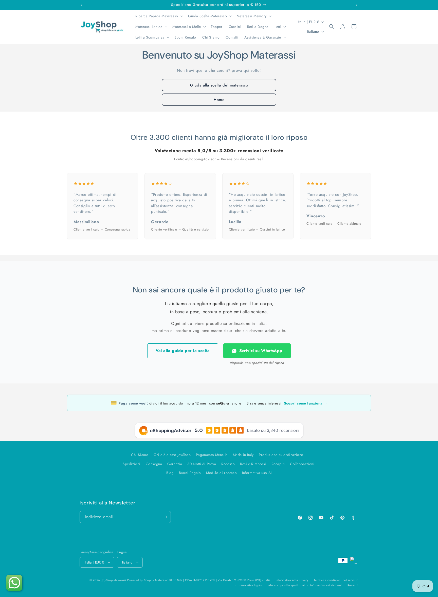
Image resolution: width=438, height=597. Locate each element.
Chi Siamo (139, 454)
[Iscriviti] (165, 517)
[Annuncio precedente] (81, 5)
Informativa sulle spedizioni (286, 585)
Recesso (228, 463)
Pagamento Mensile (212, 454)
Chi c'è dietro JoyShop (172, 454)
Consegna (154, 463)
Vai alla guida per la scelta (183, 351)
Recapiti (278, 463)
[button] (158, 16)
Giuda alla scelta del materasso (219, 85)
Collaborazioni (302, 463)
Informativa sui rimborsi (326, 585)
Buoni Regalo (190, 472)
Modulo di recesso (221, 472)
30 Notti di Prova (201, 463)
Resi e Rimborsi (253, 463)
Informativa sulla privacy (292, 580)
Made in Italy (243, 454)
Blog (170, 472)
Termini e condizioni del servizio (336, 580)
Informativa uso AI (257, 472)
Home (219, 99)
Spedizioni (131, 463)
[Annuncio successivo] (356, 5)
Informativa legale (250, 585)
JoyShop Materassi (114, 580)
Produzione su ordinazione (281, 454)
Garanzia (174, 463)
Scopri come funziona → (305, 403)
